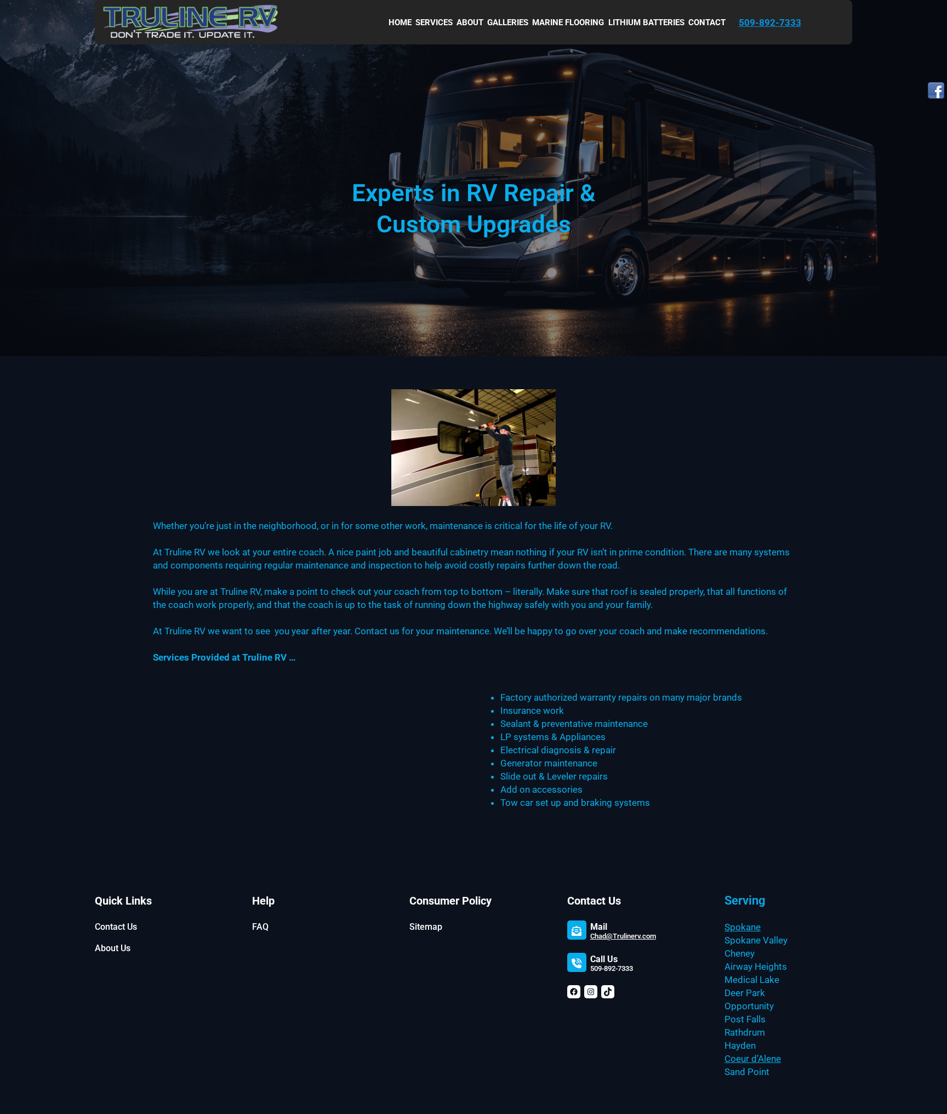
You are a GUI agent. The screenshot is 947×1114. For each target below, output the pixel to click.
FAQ (260, 927)
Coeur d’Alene (752, 1058)
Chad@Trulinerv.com (623, 936)
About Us (112, 948)
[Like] (936, 92)
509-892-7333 (770, 22)
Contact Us (116, 927)
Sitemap (425, 927)
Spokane (742, 927)
